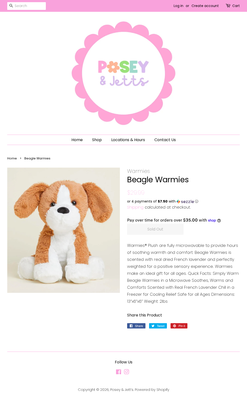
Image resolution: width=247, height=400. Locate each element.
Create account (205, 5)
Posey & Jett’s (121, 389)
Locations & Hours (128, 140)
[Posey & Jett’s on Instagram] (126, 372)
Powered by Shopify (152, 389)
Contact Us (165, 140)
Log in (178, 5)
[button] (183, 201)
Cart (236, 5)
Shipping (135, 207)
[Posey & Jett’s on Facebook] (118, 372)
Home (77, 140)
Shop (97, 140)
